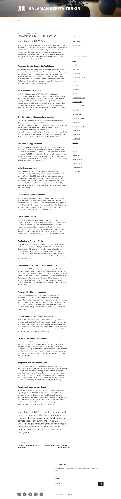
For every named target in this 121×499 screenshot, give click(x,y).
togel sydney (76, 171)
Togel (74, 61)
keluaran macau (77, 163)
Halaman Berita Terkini (55, 9)
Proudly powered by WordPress (63, 494)
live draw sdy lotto (78, 167)
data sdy (75, 143)
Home (19, 21)
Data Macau (76, 37)
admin (35, 33)
